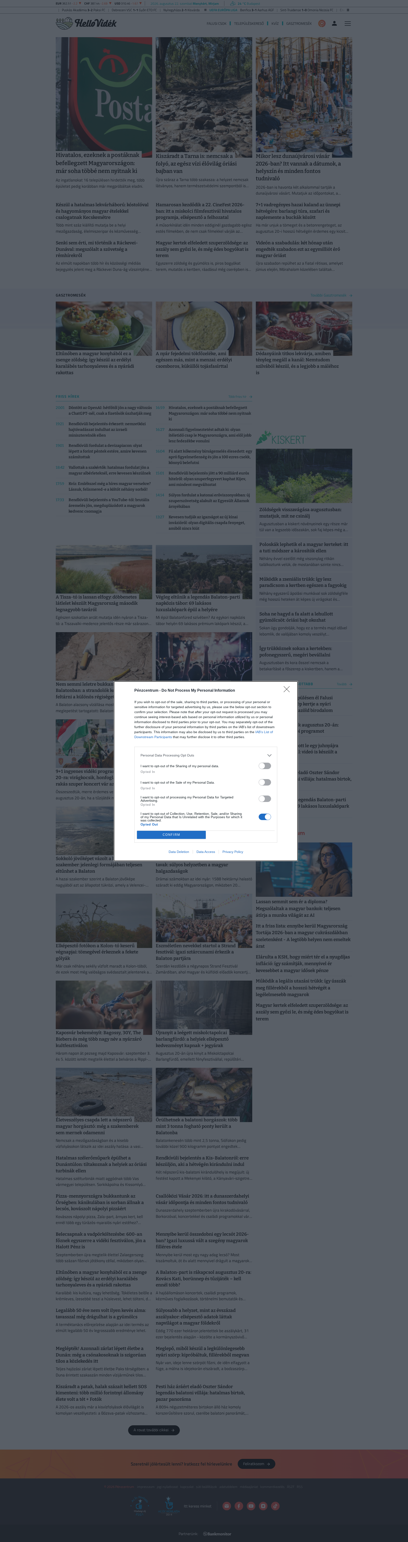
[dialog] (205, 771)
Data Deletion (179, 852)
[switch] (265, 766)
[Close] (288, 690)
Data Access (205, 852)
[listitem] (206, 755)
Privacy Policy (232, 852)
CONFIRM (171, 835)
